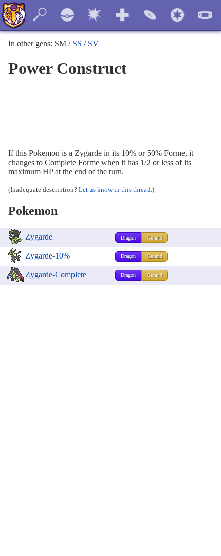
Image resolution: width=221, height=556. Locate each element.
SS (77, 43)
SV (93, 43)
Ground (154, 238)
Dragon (128, 238)
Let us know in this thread (115, 189)
